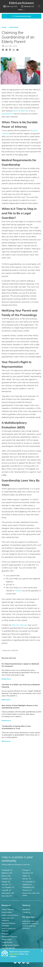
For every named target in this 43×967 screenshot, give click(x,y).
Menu (20, 9)
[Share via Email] (17, 49)
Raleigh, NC (6, 882)
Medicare (5, 934)
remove (18, 590)
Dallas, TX (26, 876)
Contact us (26, 912)
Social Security (7, 942)
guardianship (7, 113)
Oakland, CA (27, 884)
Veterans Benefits (8, 948)
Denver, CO (26, 879)
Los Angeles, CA (8, 887)
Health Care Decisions (10, 915)
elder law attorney (19, 625)
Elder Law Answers (21, 3)
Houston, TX (6, 884)
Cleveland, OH (27, 873)
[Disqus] (21, 770)
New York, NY (7, 896)
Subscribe (13, 954)
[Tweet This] (6, 50)
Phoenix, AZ (27, 890)
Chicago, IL (26, 870)
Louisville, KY (6, 890)
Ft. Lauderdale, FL (28, 882)
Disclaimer (26, 909)
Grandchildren (7, 912)
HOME (4, 27)
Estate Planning (8, 909)
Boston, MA (6, 876)
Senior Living (6, 939)
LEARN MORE (13, 27)
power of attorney (20, 110)
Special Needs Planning (10, 945)
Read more (6, 679)
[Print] (13, 49)
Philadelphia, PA (28, 887)
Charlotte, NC (7, 879)
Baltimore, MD (7, 873)
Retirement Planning (9, 936)
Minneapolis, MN (8, 893)
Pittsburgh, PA (7, 870)
